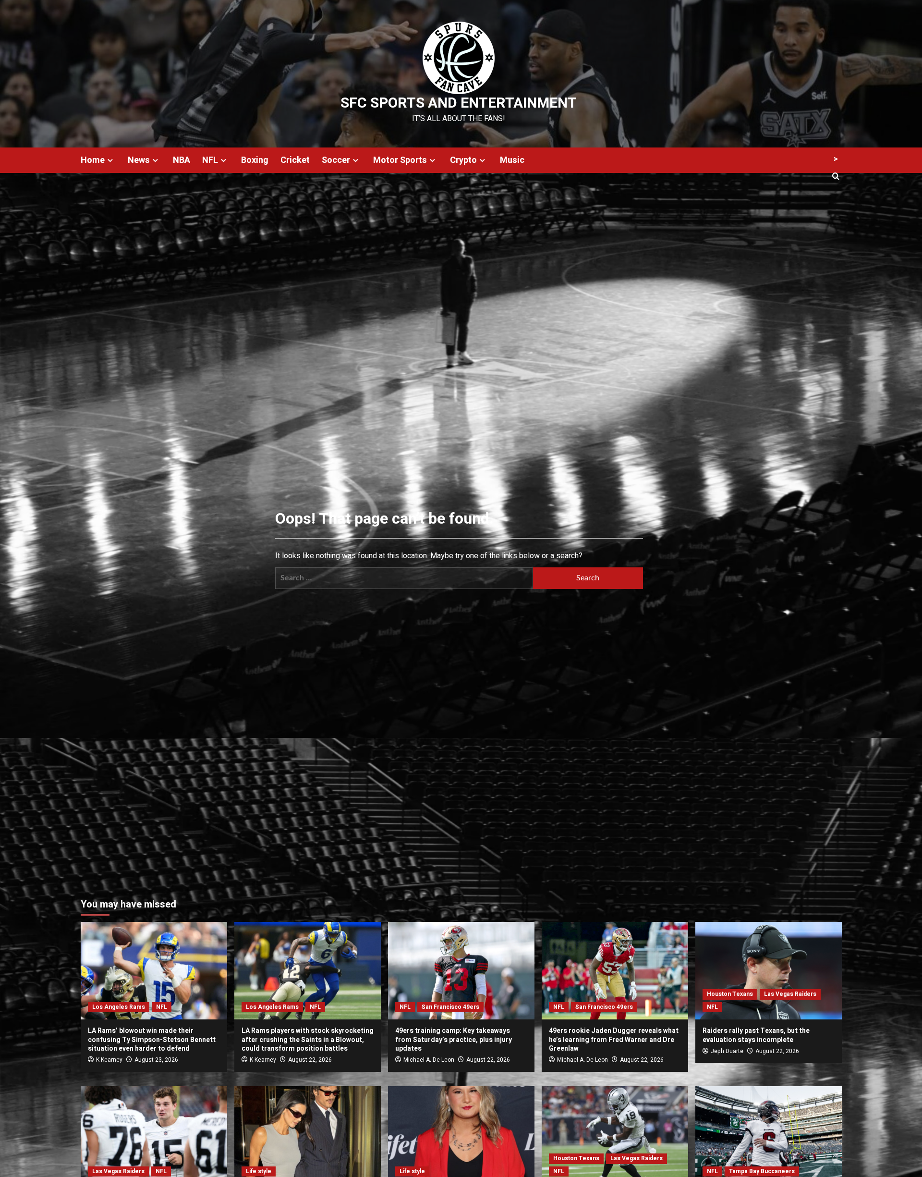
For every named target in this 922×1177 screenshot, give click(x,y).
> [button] (836, 159)
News (139, 160)
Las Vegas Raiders (790, 994)
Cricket (295, 160)
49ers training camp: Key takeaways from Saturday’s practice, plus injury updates (453, 1039)
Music (512, 160)
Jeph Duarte (727, 1051)
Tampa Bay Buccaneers (762, 1171)
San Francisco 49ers (450, 1007)
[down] (110, 160)
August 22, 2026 (310, 1059)
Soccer (336, 160)
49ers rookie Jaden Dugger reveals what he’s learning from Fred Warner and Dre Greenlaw (614, 1039)
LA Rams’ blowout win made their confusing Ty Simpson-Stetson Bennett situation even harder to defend (152, 1039)
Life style (258, 1171)
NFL (210, 160)
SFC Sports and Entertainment (458, 103)
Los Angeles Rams (118, 1007)
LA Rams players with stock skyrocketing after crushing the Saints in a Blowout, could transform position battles (308, 1039)
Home (93, 160)
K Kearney (109, 1059)
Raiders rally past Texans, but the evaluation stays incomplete (756, 1035)
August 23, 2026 (156, 1059)
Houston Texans (730, 994)
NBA (181, 160)
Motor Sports (400, 160)
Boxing (254, 160)
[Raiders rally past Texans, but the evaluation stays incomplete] (768, 970)
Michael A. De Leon (428, 1059)
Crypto (463, 160)
